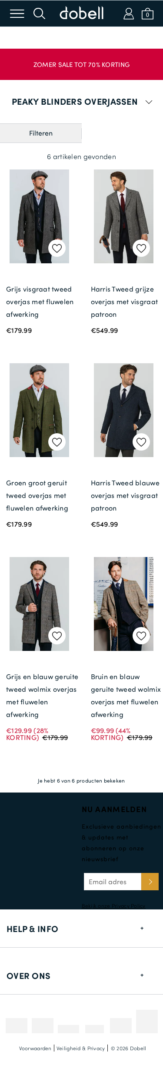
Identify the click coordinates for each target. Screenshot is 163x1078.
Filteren (41, 133)
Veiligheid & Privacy (81, 1048)
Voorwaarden (35, 1048)
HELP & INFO (32, 928)
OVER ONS (28, 975)
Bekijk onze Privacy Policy (114, 905)
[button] (81, 60)
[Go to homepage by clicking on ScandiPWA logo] (81, 13)
